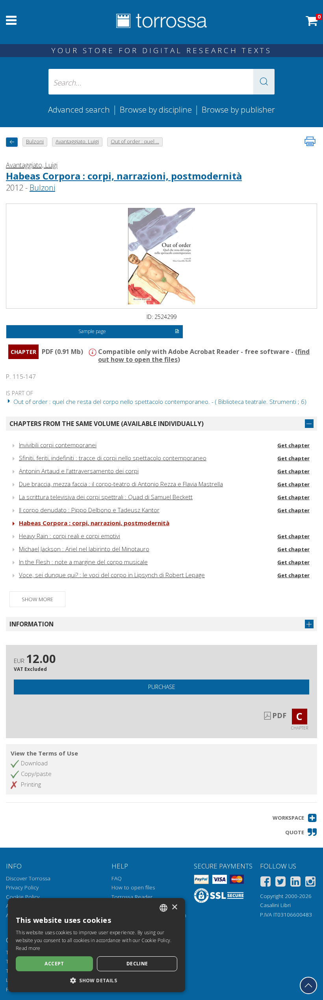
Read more (28, 948)
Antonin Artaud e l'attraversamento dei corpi (79, 471)
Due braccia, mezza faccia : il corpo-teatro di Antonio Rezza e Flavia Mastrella (121, 484)
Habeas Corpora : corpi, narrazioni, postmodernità (124, 175)
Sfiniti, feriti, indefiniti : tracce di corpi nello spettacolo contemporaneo (112, 458)
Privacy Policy (22, 887)
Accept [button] (54, 963)
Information (31, 624)
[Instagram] (310, 883)
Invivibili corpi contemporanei (58, 445)
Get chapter (293, 445)
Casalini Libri (275, 905)
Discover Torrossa (28, 878)
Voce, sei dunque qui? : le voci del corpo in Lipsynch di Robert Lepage (112, 575)
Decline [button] (137, 963)
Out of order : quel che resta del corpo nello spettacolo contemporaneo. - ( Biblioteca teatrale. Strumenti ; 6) (159, 402)
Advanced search (79, 109)
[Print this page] (310, 141)
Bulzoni (42, 187)
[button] (264, 81)
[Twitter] (280, 883)
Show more (37, 599)
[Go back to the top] (308, 985)
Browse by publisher (238, 109)
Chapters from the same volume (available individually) (106, 423)
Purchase (161, 687)
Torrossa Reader (131, 896)
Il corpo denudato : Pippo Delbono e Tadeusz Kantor (89, 510)
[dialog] (96, 945)
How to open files (133, 887)
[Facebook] (265, 883)
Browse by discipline (156, 109)
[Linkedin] (295, 883)
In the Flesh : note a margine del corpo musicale (83, 562)
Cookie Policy (22, 896)
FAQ (116, 878)
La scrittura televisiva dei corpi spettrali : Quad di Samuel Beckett (106, 497)
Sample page (92, 331)
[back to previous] (12, 141)
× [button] (174, 907)
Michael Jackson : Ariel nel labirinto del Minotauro (84, 549)
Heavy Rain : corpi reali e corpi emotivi (69, 536)
